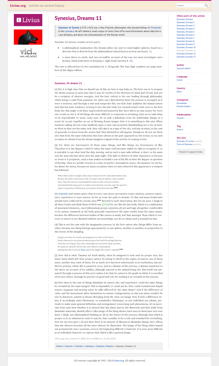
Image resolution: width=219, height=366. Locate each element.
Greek (179, 79)
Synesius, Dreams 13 (186, 56)
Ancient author (184, 68)
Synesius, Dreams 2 (185, 22)
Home (59, 346)
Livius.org (18, 5)
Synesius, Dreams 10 (186, 47)
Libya (179, 91)
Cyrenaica (69, 31)
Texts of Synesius (185, 144)
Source (180, 129)
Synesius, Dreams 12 (186, 53)
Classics (180, 117)
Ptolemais (156, 27)
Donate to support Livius (190, 151)
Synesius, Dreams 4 (185, 28)
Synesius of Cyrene (68, 27)
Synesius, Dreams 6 (185, 34)
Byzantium (182, 103)
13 (130, 60)
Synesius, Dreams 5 (185, 31)
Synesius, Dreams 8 (185, 41)
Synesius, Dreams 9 (185, 44)
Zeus (83, 249)
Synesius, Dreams (104, 346)
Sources (69, 346)
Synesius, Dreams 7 (185, 37)
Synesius (90, 346)
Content (79, 346)
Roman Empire (184, 106)
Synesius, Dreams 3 (185, 25)
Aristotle (63, 193)
